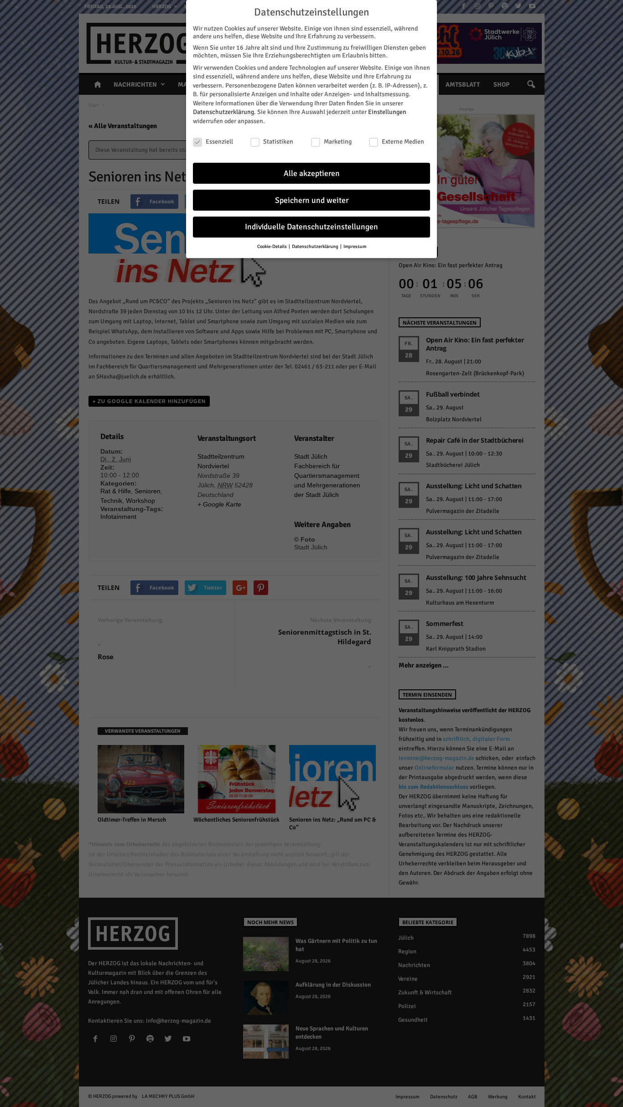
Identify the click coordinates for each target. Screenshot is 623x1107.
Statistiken (278, 141)
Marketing (338, 141)
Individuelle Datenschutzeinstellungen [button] (311, 227)
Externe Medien (403, 141)
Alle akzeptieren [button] (312, 173)
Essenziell (219, 141)
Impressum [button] (354, 246)
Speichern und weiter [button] (311, 200)
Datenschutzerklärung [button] (315, 246)
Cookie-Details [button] (272, 246)
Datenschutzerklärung (223, 112)
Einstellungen (387, 112)
